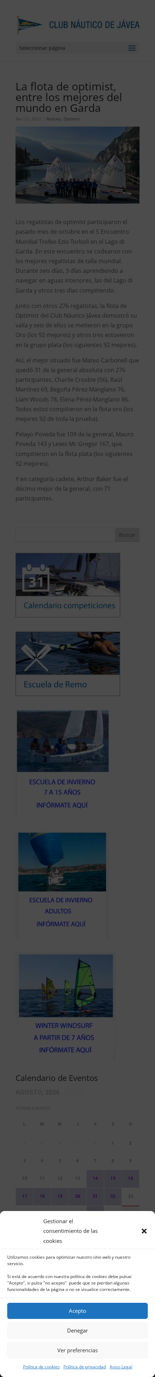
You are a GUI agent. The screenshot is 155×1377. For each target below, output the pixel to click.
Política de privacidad (84, 1367)
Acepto (77, 1310)
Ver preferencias (77, 1350)
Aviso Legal (121, 1367)
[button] (144, 1231)
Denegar (77, 1330)
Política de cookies (41, 1367)
